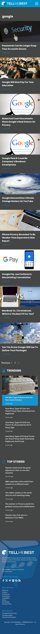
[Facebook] (3, 580)
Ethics (4, 600)
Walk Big (17, 622)
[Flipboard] (13, 580)
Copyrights (5, 598)
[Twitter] (6, 580)
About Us (5, 590)
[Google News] (16, 580)
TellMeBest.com (27, 622)
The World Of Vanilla (9, 617)
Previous (5, 363)
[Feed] (19, 580)
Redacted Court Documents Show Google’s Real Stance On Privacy (18, 121)
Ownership (5, 602)
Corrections (6, 596)
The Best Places (7, 615)
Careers (4, 592)
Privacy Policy (6, 604)
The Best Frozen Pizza (9, 613)
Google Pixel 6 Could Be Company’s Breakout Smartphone (14, 161)
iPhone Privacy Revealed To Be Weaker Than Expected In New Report (18, 237)
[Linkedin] (10, 580)
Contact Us (5, 594)
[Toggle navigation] (36, 3)
